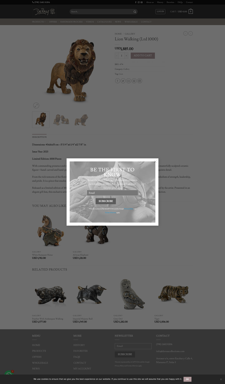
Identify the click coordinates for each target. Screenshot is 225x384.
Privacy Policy (128, 209)
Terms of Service (110, 213)
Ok (187, 379)
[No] (221, 380)
